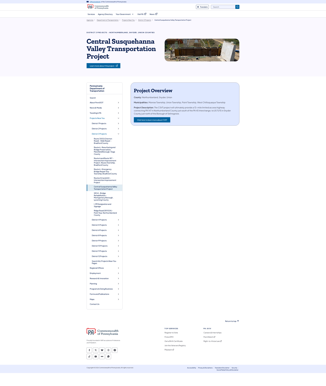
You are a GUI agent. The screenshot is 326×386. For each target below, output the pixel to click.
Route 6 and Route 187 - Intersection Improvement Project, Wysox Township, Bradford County (105, 161)
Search (93, 98)
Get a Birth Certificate (174, 341)
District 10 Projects (99, 246)
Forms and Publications (99, 294)
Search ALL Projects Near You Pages (104, 262)
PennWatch (208, 337)
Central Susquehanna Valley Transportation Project (105, 187)
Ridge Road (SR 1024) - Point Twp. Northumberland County (105, 212)
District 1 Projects (99, 123)
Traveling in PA (95, 113)
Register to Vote (171, 333)
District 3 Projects (99, 134)
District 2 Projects (99, 129)
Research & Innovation (99, 278)
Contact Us (94, 304)
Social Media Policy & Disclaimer (227, 370)
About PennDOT (96, 102)
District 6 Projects (99, 230)
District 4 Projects (99, 220)
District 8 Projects (99, 235)
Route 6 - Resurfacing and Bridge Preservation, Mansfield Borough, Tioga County (104, 150)
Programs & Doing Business (101, 289)
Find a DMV (169, 337)
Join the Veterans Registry (175, 345)
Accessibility (191, 368)
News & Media (96, 108)
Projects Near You (97, 118)
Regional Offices (97, 268)
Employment (95, 273)
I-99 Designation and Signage (102, 205)
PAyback (168, 350)
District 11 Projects (99, 251)
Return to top (230, 321)
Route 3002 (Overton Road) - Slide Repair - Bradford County (103, 140)
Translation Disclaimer (222, 368)
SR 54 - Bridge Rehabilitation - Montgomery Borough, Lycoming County (103, 196)
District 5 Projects (99, 225)
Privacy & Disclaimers (205, 368)
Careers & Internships (212, 333)
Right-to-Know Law (211, 341)
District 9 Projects (99, 241)
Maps (92, 299)
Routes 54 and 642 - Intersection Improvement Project (105, 180)
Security (234, 368)
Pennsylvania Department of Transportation (97, 88)
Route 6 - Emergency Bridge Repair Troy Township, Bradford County (105, 171)
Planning (93, 284)
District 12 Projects (99, 256)
